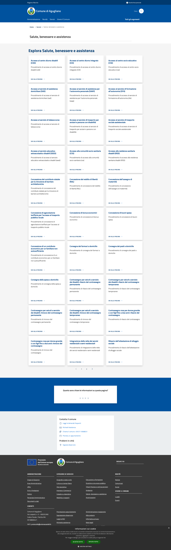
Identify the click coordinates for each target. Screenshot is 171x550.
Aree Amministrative (34, 483)
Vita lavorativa (61, 487)
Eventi (117, 500)
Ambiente (89, 490)
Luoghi (117, 497)
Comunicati (119, 483)
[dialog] (85, 538)
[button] (85, 546)
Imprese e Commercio (64, 490)
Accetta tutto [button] (78, 542)
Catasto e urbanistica (64, 494)
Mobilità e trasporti (63, 497)
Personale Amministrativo (36, 497)
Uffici (29, 487)
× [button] (169, 528)
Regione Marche (32, 2)
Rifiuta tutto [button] (93, 542)
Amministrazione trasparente (96, 512)
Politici (29, 494)
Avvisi (117, 487)
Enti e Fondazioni (33, 490)
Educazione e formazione (94, 480)
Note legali (89, 522)
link (104, 537)
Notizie (117, 480)
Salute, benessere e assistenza (96, 494)
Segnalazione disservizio (65, 515)
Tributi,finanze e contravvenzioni (97, 487)
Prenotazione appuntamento (66, 512)
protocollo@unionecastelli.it (41, 524)
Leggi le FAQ (61, 519)
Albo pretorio (90, 515)
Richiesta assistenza (63, 522)
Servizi (39, 27)
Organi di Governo (33, 480)
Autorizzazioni (90, 497)
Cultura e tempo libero (64, 483)
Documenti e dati (33, 501)
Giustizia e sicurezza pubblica (95, 483)
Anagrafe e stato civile (64, 480)
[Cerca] (141, 11)
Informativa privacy (92, 519)
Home (32, 27)
